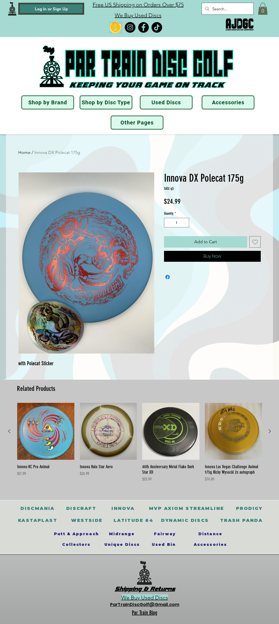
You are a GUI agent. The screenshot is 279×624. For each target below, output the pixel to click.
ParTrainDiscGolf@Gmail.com (144, 604)
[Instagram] (130, 27)
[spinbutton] (176, 222)
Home (24, 152)
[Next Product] (269, 431)
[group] (139, 445)
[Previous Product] (9, 431)
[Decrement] (168, 222)
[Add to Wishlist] (255, 242)
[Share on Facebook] (167, 277)
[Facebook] (143, 27)
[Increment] (185, 222)
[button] (263, 9)
